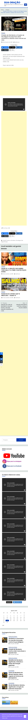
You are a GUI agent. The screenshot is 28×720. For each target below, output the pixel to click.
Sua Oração (12, 2)
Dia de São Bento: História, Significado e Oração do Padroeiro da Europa (17, 686)
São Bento (13, 240)
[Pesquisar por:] (9, 440)
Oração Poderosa (7, 240)
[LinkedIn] (1, 359)
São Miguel (18, 240)
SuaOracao (17, 42)
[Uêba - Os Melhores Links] (14, 704)
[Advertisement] (14, 82)
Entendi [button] (25, 716)
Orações (3, 32)
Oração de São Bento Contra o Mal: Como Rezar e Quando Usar (17, 651)
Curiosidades (11, 670)
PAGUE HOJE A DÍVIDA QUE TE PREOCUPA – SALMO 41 (10, 294)
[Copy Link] (1, 361)
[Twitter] (1, 356)
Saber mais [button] (4, 718)
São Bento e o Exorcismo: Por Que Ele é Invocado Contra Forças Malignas (16, 640)
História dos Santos (13, 636)
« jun (3, 625)
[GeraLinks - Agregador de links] (6, 704)
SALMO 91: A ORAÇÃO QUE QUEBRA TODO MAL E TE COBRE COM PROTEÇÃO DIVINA (13, 270)
